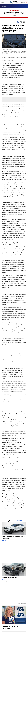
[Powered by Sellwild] (24, 603)
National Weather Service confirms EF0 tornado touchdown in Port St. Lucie (14, 14)
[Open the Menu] (2, 2)
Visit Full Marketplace (21, 520)
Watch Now (23, 2)
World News (6, 22)
